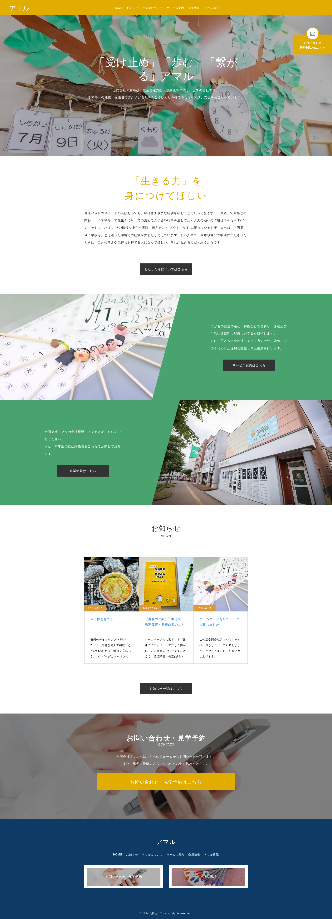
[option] (166, 78)
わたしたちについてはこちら (166, 269)
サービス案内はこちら (249, 365)
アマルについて (152, 8)
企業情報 (194, 8)
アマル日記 (211, 8)
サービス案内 (175, 8)
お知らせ (132, 8)
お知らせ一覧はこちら (166, 688)
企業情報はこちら (83, 471)
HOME (118, 8)
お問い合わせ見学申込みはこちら (313, 45)
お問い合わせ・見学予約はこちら (166, 781)
